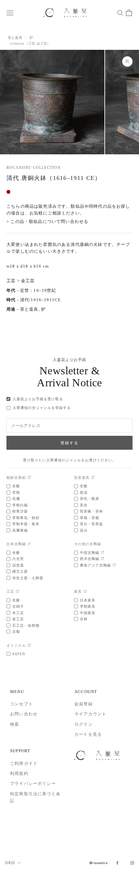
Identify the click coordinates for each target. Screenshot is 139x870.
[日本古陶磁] (29, 544)
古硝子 (18, 606)
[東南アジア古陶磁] (114, 565)
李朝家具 (87, 606)
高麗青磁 (20, 530)
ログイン (83, 724)
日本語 (10, 862)
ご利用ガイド (23, 763)
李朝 (16, 492)
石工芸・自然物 (25, 625)
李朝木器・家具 (25, 524)
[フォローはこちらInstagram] (132, 863)
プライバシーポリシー (33, 783)
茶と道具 (15, 37)
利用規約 (19, 773)
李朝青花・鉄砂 (25, 518)
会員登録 (83, 703)
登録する (69, 442)
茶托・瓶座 (89, 499)
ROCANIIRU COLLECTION (33, 167)
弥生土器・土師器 (27, 578)
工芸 (31, 43)
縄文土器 (20, 571)
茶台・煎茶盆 (91, 524)
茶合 (84, 505)
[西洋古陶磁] (102, 558)
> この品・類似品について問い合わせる (47, 221)
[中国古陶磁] (102, 552)
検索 (14, 724)
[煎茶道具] (92, 477)
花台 (84, 530)
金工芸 (42, 43)
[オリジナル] (29, 645)
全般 (16, 486)
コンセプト (21, 703)
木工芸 (18, 613)
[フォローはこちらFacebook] (117, 863)
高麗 (16, 499)
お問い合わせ (23, 713)
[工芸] (17, 591)
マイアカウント (90, 713)
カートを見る (88, 734)
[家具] (85, 591)
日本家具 (87, 600)
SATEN (18, 654)
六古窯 (18, 559)
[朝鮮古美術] (29, 477)
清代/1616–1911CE (40, 299)
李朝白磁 (20, 505)
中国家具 (87, 613)
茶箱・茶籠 (89, 518)
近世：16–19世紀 (38, 290)
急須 (84, 492)
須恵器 (18, 565)
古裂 (16, 631)
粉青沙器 (20, 511)
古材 (84, 619)
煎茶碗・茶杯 (91, 511)
